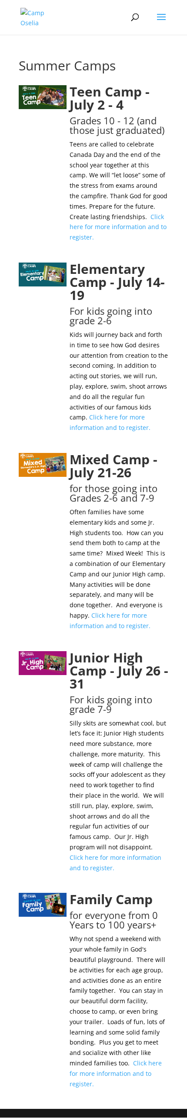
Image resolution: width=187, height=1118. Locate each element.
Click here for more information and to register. (118, 227)
